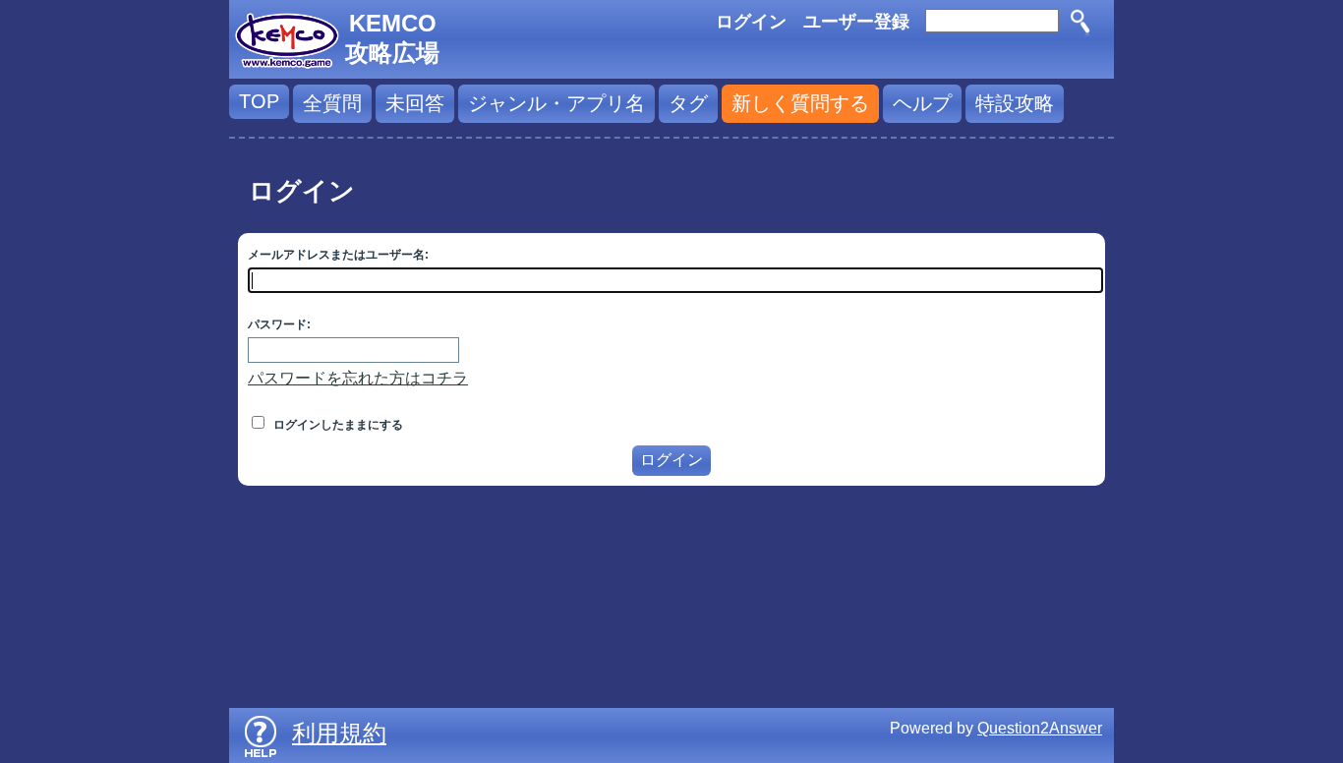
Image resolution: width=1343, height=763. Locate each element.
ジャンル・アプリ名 (556, 103)
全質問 (332, 103)
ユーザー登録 (856, 21)
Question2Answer (1039, 728)
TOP (259, 101)
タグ (688, 103)
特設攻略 (1014, 103)
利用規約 (339, 733)
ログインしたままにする (336, 425)
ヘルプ (922, 103)
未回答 (414, 103)
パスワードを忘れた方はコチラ (358, 378)
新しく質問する (800, 103)
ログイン (751, 21)
